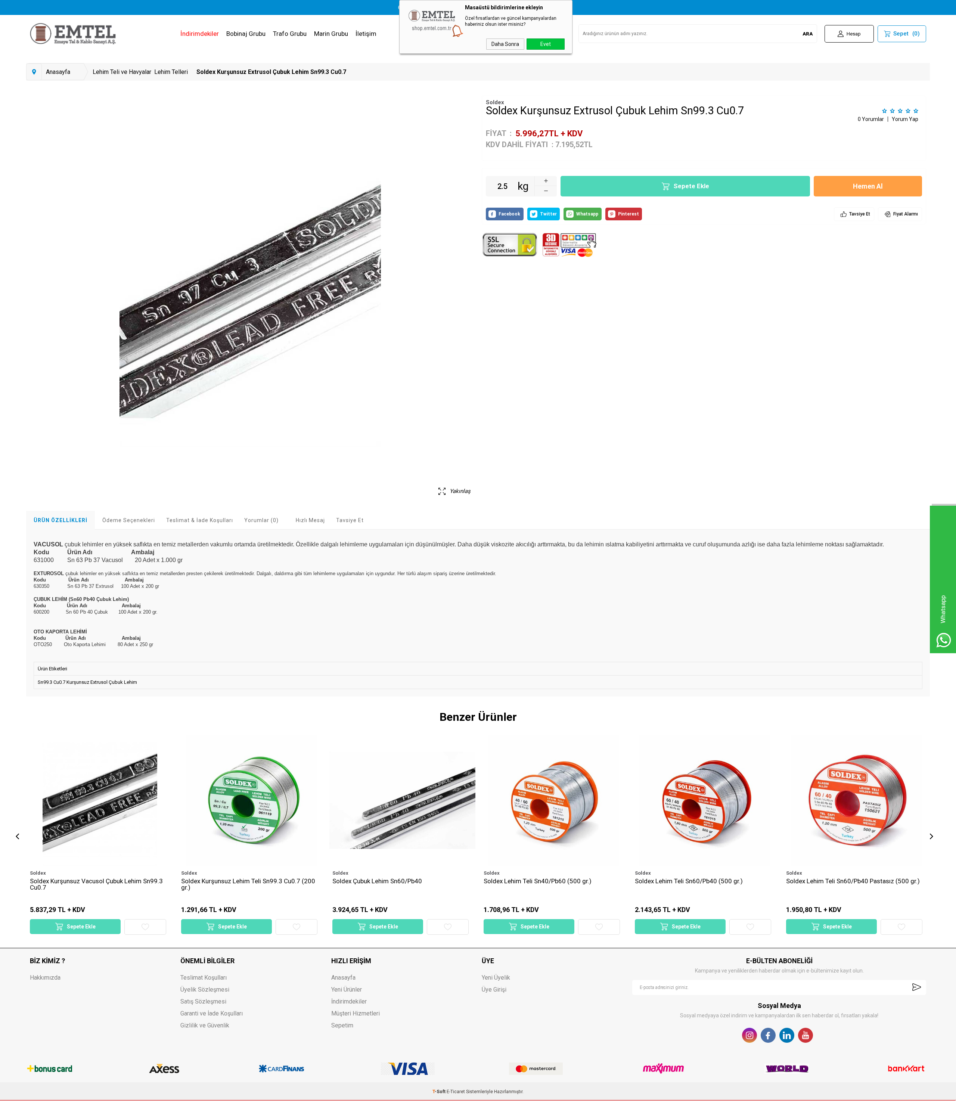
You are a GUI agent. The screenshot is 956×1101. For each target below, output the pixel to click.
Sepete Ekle (691, 186)
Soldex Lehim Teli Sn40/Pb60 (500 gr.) (386, 881)
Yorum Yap (905, 119)
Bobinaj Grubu (246, 33)
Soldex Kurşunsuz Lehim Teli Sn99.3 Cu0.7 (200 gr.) (97, 884)
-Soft (439, 1091)
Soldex (38, 873)
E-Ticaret (456, 1091)
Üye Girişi (494, 989)
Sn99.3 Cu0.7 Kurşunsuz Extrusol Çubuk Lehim (87, 682)
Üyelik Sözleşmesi (204, 989)
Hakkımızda (45, 977)
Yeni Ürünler (346, 989)
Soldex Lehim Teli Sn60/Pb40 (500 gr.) (538, 881)
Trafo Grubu (290, 33)
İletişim (366, 33)
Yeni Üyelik (496, 977)
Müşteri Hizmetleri (355, 1013)
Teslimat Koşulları (203, 977)
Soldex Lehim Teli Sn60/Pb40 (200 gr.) (840, 881)
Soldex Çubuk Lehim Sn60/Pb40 (226, 881)
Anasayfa (343, 977)
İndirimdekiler (199, 33)
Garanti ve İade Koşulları (211, 1013)
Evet (545, 44)
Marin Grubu (331, 33)
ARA (808, 34)
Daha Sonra (505, 44)
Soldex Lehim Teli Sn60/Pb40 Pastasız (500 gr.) (702, 881)
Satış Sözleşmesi (203, 1001)
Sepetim (342, 1025)
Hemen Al (868, 186)
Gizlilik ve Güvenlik (204, 1025)
